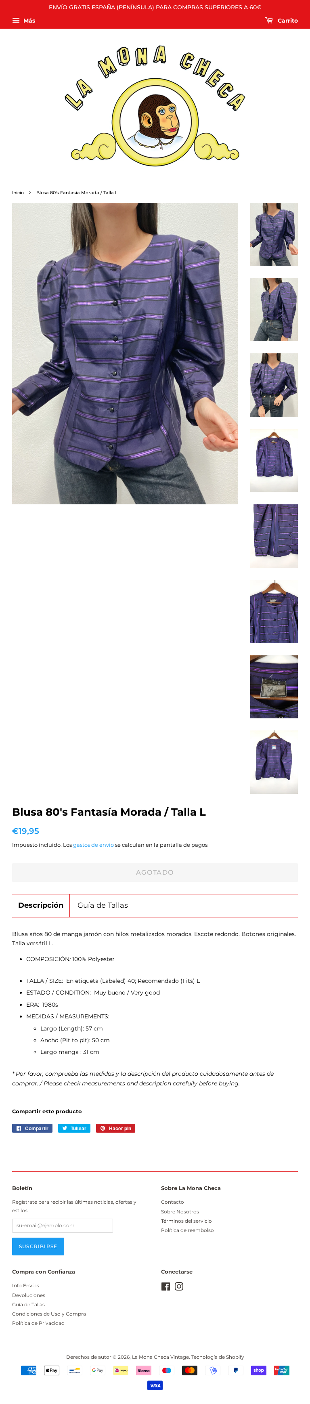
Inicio (18, 192)
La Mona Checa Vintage (160, 1357)
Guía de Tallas (103, 905)
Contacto (172, 1202)
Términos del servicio (186, 1221)
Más (28, 20)
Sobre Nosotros (180, 1212)
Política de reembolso (187, 1230)
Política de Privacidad (38, 1323)
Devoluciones (28, 1295)
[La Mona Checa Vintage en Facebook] (165, 1288)
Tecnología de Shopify (217, 1357)
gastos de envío (93, 845)
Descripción (40, 905)
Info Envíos (25, 1285)
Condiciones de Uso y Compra (49, 1314)
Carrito (287, 20)
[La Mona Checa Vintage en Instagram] (178, 1288)
